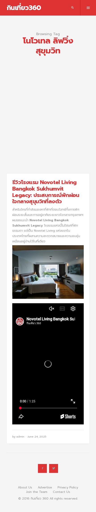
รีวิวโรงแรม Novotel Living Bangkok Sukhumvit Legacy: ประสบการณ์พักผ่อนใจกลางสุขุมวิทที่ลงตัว (45, 191)
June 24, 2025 (36, 437)
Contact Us (61, 492)
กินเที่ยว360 (24, 8)
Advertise (45, 487)
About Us (25, 487)
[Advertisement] (48, 108)
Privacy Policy (68, 487)
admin (20, 437)
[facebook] (42, 468)
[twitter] (53, 468)
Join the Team (36, 492)
